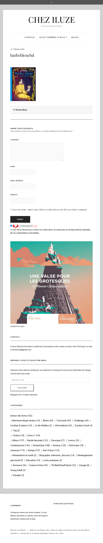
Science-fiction (36, 465)
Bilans (46, 420)
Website (14, 195)
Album (15, 440)
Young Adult (16, 470)
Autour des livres (18, 415)
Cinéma (16, 435)
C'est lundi (61, 420)
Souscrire (22, 388)
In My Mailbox (42, 425)
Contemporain (17, 445)
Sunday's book (82, 425)
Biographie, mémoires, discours (54, 455)
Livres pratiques (51, 460)
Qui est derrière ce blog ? (53, 37)
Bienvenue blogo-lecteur (24, 420)
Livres (30, 435)
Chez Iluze (51, 19)
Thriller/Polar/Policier (61, 465)
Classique (55, 440)
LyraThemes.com (43, 530)
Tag (15, 430)
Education (31, 460)
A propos (29, 37)
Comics (71, 440)
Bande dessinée (34, 440)
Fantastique (38, 445)
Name (12, 166)
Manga (31, 450)
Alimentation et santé (22, 455)
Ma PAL (74, 37)
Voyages (17, 475)
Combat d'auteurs (19, 425)
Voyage (82, 465)
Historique (74, 445)
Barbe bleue (21, 110)
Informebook (61, 425)
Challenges (79, 420)
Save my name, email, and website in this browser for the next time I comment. (50, 209)
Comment (14, 140)
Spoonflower (68, 503)
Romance (17, 465)
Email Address (16, 180)
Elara (12, 530)
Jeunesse (14, 450)
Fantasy (56, 445)
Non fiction (48, 450)
